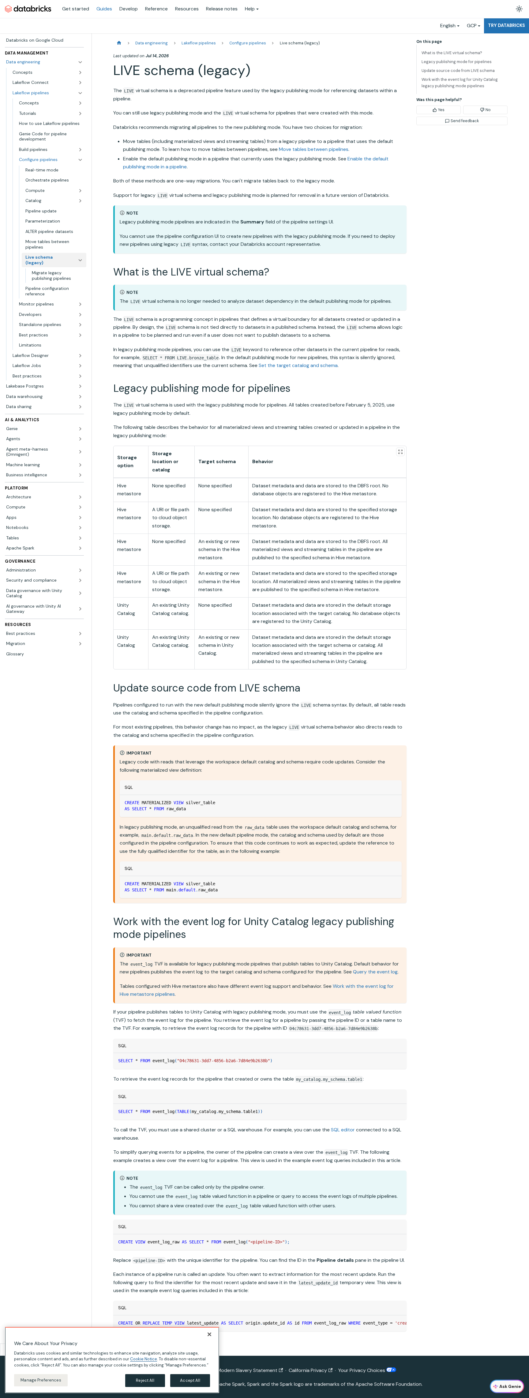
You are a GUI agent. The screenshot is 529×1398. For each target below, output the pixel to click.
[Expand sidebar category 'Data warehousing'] (80, 396)
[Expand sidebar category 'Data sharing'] (80, 406)
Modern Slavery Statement (247, 1370)
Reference (156, 9)
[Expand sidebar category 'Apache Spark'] (80, 548)
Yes (441, 109)
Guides (104, 9)
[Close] (209, 1334)
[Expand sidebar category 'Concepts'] (80, 72)
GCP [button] (472, 25)
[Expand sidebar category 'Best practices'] (80, 335)
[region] (112, 1360)
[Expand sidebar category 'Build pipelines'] (80, 149)
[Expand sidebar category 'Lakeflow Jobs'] (80, 365)
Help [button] (250, 9)
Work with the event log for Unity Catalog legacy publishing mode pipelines (460, 82)
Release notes (222, 9)
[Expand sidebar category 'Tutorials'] (80, 113)
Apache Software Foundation (388, 1384)
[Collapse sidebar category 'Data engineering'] (80, 62)
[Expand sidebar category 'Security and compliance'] (80, 580)
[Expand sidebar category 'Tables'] (80, 538)
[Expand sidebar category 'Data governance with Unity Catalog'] (80, 593)
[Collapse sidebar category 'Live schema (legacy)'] (80, 260)
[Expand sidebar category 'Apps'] (80, 517)
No (488, 109)
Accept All (190, 1380)
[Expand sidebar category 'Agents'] (80, 439)
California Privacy (308, 1370)
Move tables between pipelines (313, 149)
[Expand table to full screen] (400, 452)
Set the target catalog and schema (298, 365)
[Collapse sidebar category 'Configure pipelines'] (80, 159)
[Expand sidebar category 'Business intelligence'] (80, 475)
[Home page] (119, 43)
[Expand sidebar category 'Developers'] (80, 314)
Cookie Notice (143, 1359)
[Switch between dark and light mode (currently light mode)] (519, 9)
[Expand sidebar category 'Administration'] (80, 570)
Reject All (145, 1380)
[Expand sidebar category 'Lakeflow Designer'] (80, 355)
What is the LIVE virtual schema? (452, 52)
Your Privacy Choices (362, 1370)
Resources (187, 9)
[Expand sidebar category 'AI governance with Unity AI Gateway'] (80, 609)
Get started (75, 9)
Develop (128, 9)
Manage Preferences (41, 1380)
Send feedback (465, 120)
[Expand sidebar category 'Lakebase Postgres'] (80, 386)
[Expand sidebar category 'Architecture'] (80, 497)
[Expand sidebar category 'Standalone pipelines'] (80, 324)
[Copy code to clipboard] (394, 802)
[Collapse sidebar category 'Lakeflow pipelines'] (80, 93)
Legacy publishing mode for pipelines (457, 61)
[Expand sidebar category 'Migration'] (80, 643)
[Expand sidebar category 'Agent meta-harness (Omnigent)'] (80, 452)
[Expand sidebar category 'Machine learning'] (80, 465)
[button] (54, 190)
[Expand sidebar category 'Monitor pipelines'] (80, 304)
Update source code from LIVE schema (458, 70)
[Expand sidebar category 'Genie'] (80, 428)
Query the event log (375, 972)
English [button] (448, 25)
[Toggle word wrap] (388, 1323)
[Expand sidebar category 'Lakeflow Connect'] (80, 82)
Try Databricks (506, 25)
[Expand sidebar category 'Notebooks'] (80, 527)
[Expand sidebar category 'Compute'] (80, 507)
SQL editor (343, 1129)
